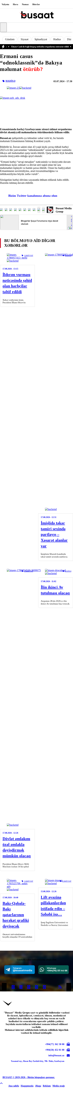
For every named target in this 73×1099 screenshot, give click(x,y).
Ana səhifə (13, 1086)
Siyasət (24, 39)
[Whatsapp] (53, 969)
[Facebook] (13, 987)
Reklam (47, 1086)
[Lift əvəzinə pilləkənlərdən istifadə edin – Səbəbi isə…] (55, 882)
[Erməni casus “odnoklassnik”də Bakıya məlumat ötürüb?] (19, 87)
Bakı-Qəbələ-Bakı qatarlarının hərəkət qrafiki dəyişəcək (16, 914)
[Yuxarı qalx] (1, 1083)
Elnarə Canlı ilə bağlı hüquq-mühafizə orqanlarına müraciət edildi (34, 46)
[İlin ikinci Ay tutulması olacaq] (55, 572)
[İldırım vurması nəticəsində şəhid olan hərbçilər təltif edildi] (17, 257)
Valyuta (5, 4)
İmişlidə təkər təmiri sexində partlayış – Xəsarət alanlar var (54, 534)
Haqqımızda (27, 1086)
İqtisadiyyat (41, 39)
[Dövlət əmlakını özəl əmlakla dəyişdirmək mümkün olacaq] (17, 697)
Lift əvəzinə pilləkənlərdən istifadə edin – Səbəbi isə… (53, 906)
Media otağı (58, 1086)
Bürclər (36, 4)
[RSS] (60, 987)
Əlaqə (38, 1086)
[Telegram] (19, 969)
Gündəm (9, 39)
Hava (15, 4)
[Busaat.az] (36, 15)
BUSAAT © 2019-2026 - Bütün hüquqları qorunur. (29, 1077)
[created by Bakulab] (60, 1094)
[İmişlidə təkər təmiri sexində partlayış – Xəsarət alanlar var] (55, 382)
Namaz (25, 4)
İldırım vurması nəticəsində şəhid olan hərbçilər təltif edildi (17, 283)
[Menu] (3, 27)
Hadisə (57, 39)
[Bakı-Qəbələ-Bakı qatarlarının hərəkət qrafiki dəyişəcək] (17, 885)
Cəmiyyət (28, 255)
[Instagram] (28, 987)
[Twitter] (21, 987)
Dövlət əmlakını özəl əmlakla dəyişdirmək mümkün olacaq (17, 847)
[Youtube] (52, 987)
